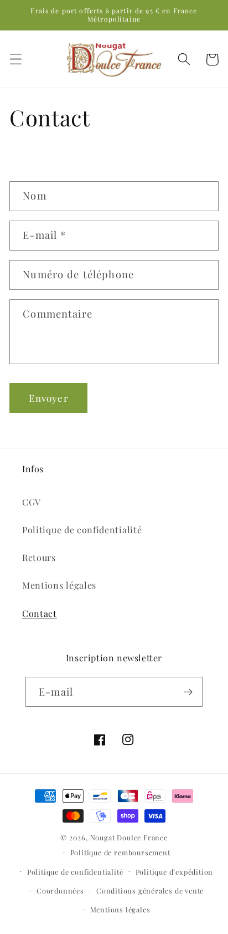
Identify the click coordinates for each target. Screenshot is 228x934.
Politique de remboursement (120, 852)
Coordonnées (60, 890)
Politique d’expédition (175, 871)
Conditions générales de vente (150, 890)
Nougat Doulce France (129, 837)
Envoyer (49, 397)
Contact (39, 613)
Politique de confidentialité (82, 529)
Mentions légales (59, 585)
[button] (16, 59)
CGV (31, 502)
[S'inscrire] (188, 692)
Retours (39, 557)
